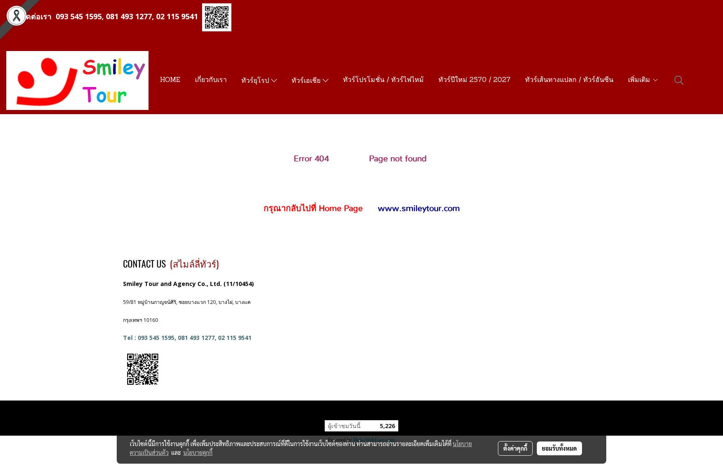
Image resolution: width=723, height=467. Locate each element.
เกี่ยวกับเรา (211, 80)
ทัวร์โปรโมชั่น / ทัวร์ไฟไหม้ (383, 80)
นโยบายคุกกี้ (198, 452)
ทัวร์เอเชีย (307, 81)
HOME (170, 80)
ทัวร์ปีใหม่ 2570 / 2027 (474, 80)
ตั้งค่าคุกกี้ (515, 448)
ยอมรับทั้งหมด (559, 448)
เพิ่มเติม (640, 80)
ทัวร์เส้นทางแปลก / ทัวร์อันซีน (569, 80)
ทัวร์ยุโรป (256, 81)
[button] (679, 80)
